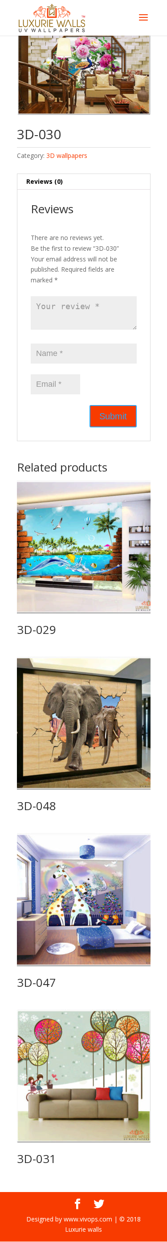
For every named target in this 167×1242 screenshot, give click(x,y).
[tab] (83, 182)
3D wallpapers (66, 155)
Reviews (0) (44, 181)
